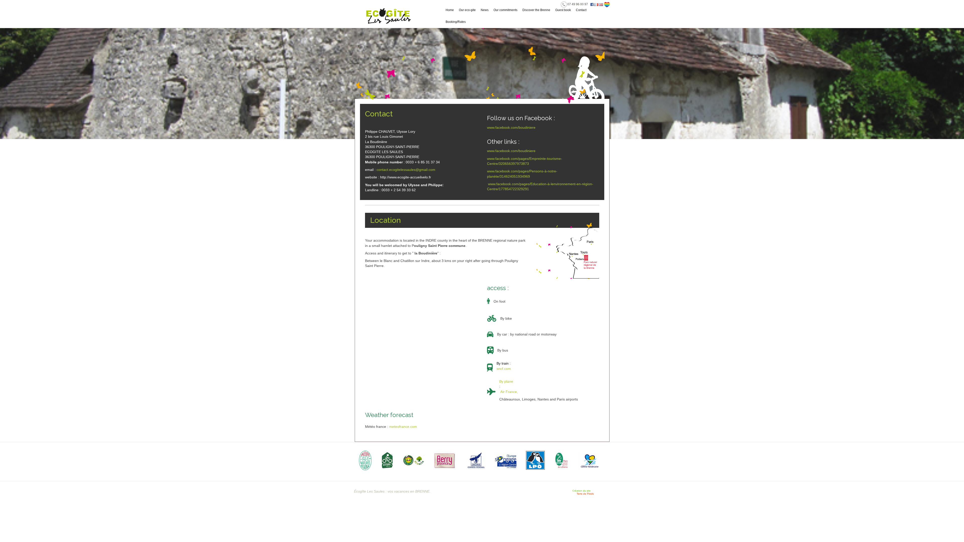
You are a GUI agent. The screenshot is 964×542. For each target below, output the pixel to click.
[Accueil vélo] (387, 460)
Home (450, 10)
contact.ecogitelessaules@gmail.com (406, 170)
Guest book (563, 10)
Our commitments (505, 10)
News (485, 10)
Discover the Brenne (536, 10)
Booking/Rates (456, 22)
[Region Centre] (506, 460)
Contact (581, 10)
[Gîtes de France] (413, 460)
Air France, (508, 392)
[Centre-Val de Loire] (588, 460)
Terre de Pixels (585, 493)
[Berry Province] (445, 460)
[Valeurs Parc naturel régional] (366, 460)
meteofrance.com (403, 427)
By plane (506, 383)
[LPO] (535, 460)
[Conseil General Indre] (476, 460)
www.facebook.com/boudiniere (511, 127)
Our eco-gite (467, 10)
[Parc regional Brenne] (561, 460)
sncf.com (504, 369)
